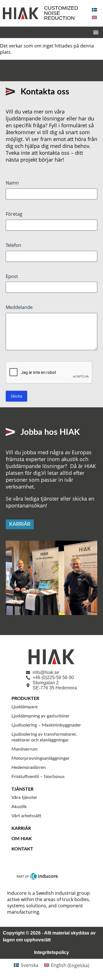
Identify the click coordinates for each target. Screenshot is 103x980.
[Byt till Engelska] (94, 17)
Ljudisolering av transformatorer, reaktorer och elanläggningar (44, 737)
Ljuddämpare (24, 707)
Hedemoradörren (28, 767)
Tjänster (22, 789)
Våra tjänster (24, 797)
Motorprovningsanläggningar (40, 758)
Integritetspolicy (51, 952)
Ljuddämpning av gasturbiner (40, 716)
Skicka (16, 396)
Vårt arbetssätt (26, 816)
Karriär (21, 828)
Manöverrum (24, 749)
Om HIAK (21, 838)
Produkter (25, 698)
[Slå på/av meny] (96, 32)
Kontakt (22, 849)
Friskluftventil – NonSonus (38, 776)
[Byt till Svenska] (94, 9)
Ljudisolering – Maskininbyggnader (46, 725)
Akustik (19, 806)
